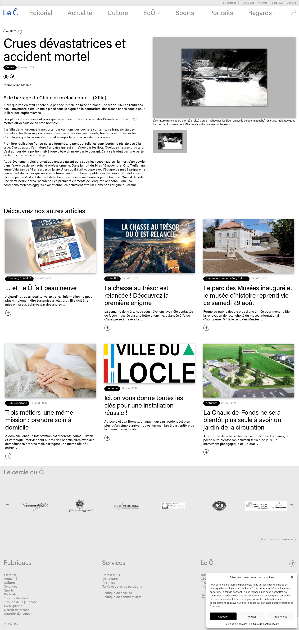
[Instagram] (203, 596)
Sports (184, 12)
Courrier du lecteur (18, 613)
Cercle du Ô (111, 574)
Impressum (277, 2)
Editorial (40, 12)
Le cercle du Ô (231, 2)
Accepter (223, 616)
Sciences (10, 586)
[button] (292, 577)
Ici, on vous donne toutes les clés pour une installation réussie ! (143, 405)
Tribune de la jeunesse (20, 602)
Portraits (221, 12)
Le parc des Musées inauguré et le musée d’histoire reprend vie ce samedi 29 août (247, 295)
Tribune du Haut (16, 598)
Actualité (79, 12)
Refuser (251, 616)
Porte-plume (13, 606)
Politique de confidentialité (264, 623)
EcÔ (149, 12)
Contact (291, 2)
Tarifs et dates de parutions (122, 586)
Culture (117, 12)
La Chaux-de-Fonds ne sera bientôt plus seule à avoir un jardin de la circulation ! (242, 419)
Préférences (280, 616)
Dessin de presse (16, 609)
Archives (262, 2)
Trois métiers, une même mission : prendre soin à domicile (39, 419)
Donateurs (248, 2)
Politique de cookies (236, 623)
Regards (260, 12)
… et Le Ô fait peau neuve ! (42, 287)
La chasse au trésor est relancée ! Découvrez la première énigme (136, 295)
